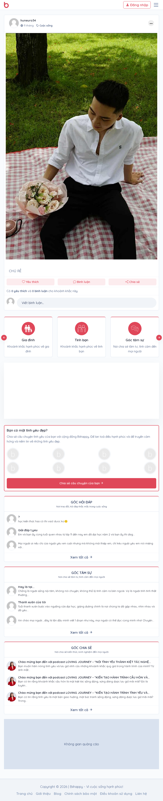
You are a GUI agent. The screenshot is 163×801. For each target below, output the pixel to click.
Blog (57, 793)
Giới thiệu (43, 793)
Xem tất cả (79, 557)
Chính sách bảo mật (80, 793)
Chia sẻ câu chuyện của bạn (80, 483)
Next (159, 337)
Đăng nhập (138, 5)
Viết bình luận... (33, 303)
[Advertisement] (43, 391)
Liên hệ (141, 793)
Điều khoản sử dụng (116, 793)
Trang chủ (24, 793)
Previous (4, 337)
